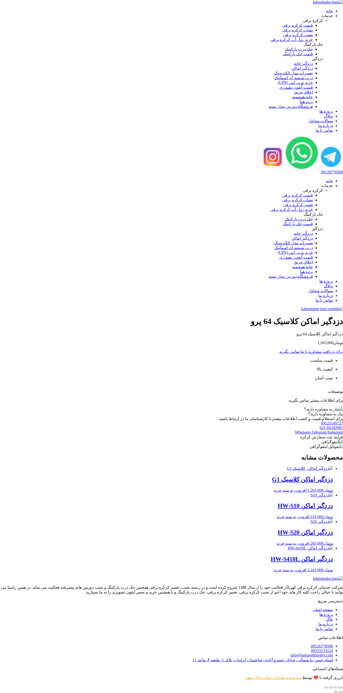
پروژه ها (326, 111)
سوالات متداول (320, 121)
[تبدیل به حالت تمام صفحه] (336, 687)
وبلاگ (328, 116)
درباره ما (325, 125)
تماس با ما (324, 130)
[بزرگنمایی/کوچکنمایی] (341, 687)
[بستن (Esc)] (326, 687)
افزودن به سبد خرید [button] (290, 490)
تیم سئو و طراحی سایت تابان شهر (273, 677)
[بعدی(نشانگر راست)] (336, 692)
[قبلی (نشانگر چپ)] (341, 692)
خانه (329, 11)
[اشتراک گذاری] (331, 687)
